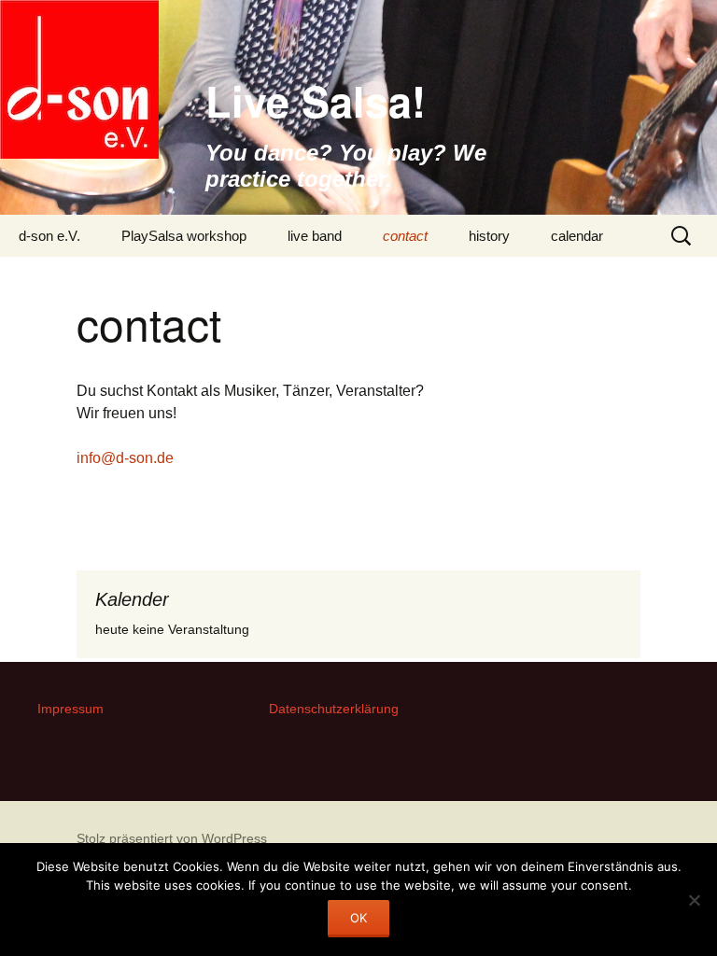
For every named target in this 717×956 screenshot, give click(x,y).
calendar (577, 236)
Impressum (70, 708)
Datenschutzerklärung (334, 708)
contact (405, 236)
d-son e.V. (49, 236)
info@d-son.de (125, 458)
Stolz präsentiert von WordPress (172, 838)
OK (358, 917)
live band (315, 236)
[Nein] (693, 900)
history (489, 236)
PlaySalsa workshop (183, 236)
